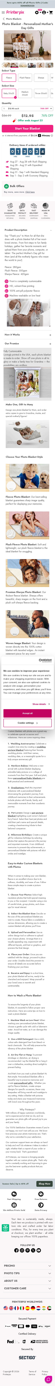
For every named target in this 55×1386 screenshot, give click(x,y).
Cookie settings (26, 723)
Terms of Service (32, 1373)
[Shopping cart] (51, 12)
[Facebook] (16, 1250)
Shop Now (44, 1183)
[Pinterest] (27, 1250)
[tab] (6, 65)
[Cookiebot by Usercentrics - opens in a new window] (39, 661)
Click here (30, 192)
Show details (39, 704)
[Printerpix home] (15, 12)
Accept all (27, 713)
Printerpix (7, 1374)
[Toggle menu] (3, 12)
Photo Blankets (13, 18)
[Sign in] (45, 12)
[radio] (9, 78)
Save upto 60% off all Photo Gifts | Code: (27, 4)
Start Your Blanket (27, 128)
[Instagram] (22, 1250)
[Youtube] (39, 1250)
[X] (33, 1250)
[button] (27, 108)
